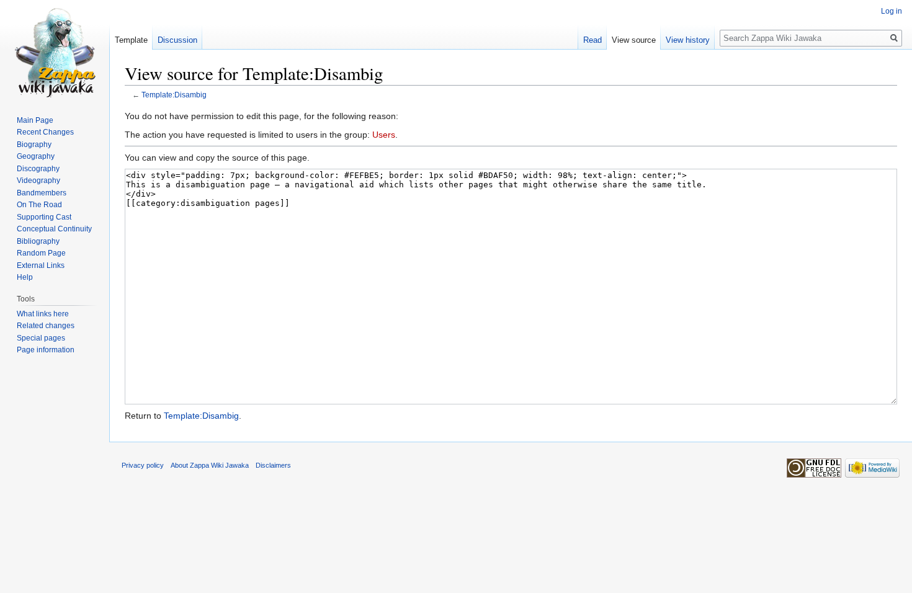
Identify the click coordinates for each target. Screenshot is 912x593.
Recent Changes (45, 132)
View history (688, 40)
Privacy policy (143, 465)
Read (592, 40)
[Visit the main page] (54, 49)
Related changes (45, 325)
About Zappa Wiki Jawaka (210, 465)
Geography (36, 156)
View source (634, 40)
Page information (45, 350)
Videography (38, 180)
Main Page (35, 120)
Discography (38, 168)
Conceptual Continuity (54, 229)
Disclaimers (273, 465)
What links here (43, 314)
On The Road (39, 204)
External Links (41, 265)
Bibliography (38, 241)
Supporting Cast (44, 217)
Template (131, 40)
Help (25, 277)
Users (383, 135)
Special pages (41, 338)
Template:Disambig (174, 95)
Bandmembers (41, 193)
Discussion (177, 40)
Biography (34, 144)
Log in (891, 11)
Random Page (41, 253)
